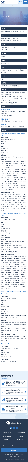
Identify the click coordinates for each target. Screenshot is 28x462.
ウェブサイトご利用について (10, 456)
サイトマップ (20, 456)
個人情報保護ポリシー (9, 454)
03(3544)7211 (7, 40)
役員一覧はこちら (5, 49)
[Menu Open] (25, 2)
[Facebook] (17, 428)
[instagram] (10, 428)
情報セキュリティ (19, 454)
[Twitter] (14, 428)
